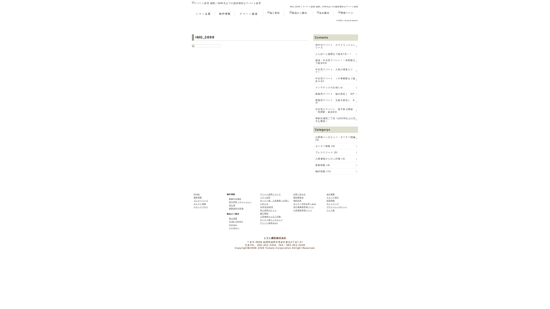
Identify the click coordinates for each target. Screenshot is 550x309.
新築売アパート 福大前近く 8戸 (335, 93)
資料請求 (297, 201)
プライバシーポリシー (337, 207)
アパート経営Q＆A (269, 223)
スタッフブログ (201, 207)
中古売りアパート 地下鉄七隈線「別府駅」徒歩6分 (334, 110)
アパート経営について (270, 194)
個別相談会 (298, 197)
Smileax (233, 225)
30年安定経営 (266, 207)
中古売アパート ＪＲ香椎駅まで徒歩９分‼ (335, 80)
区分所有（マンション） (240, 202)
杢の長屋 (233, 218)
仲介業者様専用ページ (303, 207)
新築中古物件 (235, 199)
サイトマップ (333, 204)
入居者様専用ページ (302, 210)
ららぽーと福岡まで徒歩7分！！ (333, 54)
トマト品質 (265, 197)
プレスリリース (324, 152)
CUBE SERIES (236, 222)
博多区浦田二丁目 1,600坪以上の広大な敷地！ (335, 119)
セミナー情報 (322, 146)
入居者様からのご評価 (327, 158)
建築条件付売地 (236, 208)
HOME (339, 20)
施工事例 (264, 213)
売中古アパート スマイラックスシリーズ (335, 46)
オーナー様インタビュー (271, 220)
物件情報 (320, 171)
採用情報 (331, 201)
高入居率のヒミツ (268, 210)
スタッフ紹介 (333, 197)
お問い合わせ (299, 194)
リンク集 (331, 210)
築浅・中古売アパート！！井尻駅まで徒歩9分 (335, 61)
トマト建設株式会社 (275, 237)
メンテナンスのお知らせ (329, 87)
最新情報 (198, 197)
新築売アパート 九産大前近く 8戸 (335, 101)
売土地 (232, 205)
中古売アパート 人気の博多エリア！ (334, 71)
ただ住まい (234, 228)
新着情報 (320, 165)
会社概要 (331, 194)
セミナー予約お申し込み (304, 204)
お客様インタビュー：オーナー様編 (335, 137)
